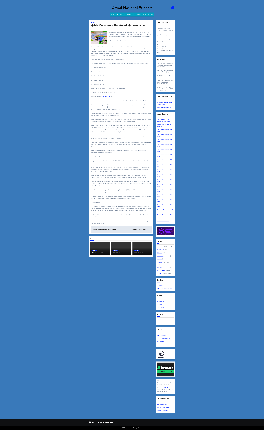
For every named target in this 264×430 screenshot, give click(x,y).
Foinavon (159, 253)
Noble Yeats (160, 256)
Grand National (107, 96)
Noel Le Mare (160, 341)
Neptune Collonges (97, 252)
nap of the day (165, 387)
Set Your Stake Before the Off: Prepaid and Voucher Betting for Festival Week (165, 65)
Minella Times (160, 273)
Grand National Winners (132, 8)
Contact (150, 14)
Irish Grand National (162, 404)
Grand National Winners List (164, 107)
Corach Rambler (161, 270)
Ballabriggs (116, 252)
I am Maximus (160, 247)
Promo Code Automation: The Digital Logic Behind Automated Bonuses (165, 82)
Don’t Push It (160, 250)
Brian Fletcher (160, 307)
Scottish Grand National (163, 407)
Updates (138, 14)
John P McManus (161, 335)
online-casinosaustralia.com (164, 288)
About (144, 14)
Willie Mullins (160, 319)
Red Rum (159, 262)
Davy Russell (160, 301)
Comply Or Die (138, 252)
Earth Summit (160, 267)
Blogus (136, 428)
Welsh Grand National (162, 410)
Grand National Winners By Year (125, 14)
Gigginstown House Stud (163, 338)
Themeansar (143, 428)
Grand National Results (163, 221)
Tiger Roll (159, 259)
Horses (93, 22)
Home (112, 14)
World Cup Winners (164, 380)
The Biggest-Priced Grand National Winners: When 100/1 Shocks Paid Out (165, 89)
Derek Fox (159, 304)
